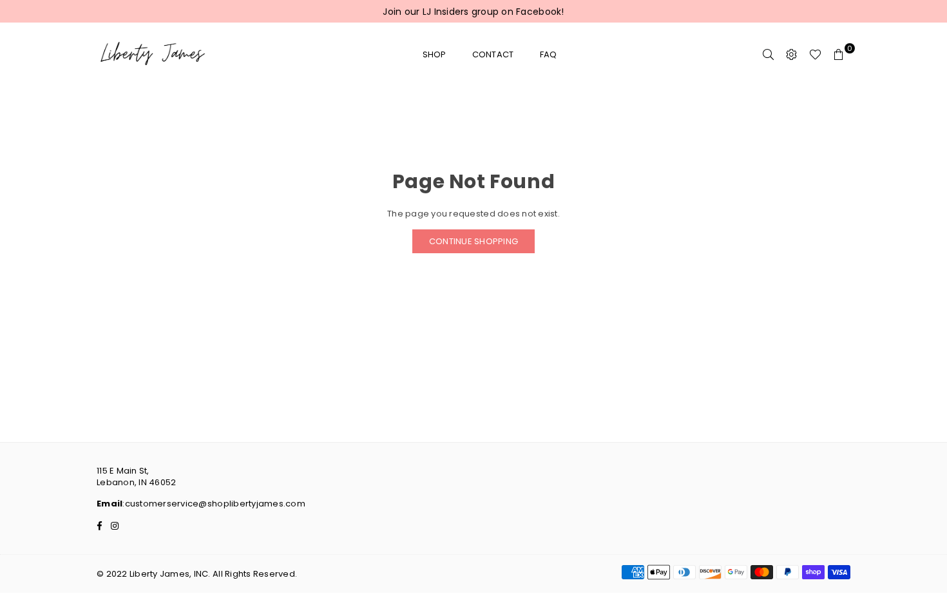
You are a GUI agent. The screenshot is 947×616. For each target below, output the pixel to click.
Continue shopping (473, 241)
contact (493, 54)
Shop (434, 54)
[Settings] (791, 54)
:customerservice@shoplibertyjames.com (213, 503)
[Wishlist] (815, 54)
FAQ (548, 54)
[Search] (768, 54)
